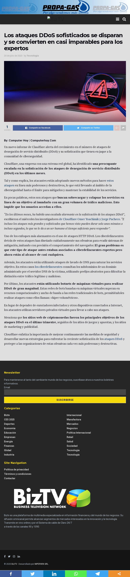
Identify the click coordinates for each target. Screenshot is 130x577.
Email (7, 387)
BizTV (14, 564)
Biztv (7, 415)
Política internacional (79, 432)
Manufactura (74, 419)
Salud (70, 441)
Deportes (9, 424)
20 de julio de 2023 (13, 55)
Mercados (72, 424)
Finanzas (9, 446)
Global (7, 450)
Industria (9, 454)
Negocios (72, 428)
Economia (9, 428)
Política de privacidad (16, 469)
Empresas (9, 437)
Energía (8, 441)
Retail (70, 437)
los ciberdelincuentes (48, 267)
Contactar (9, 478)
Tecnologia (73, 450)
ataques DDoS (113, 339)
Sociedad (72, 446)
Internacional (74, 415)
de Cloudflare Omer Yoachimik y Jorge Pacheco (89, 219)
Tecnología (33, 55)
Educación (10, 432)
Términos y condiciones (17, 474)
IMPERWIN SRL (41, 564)
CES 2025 (9, 419)
